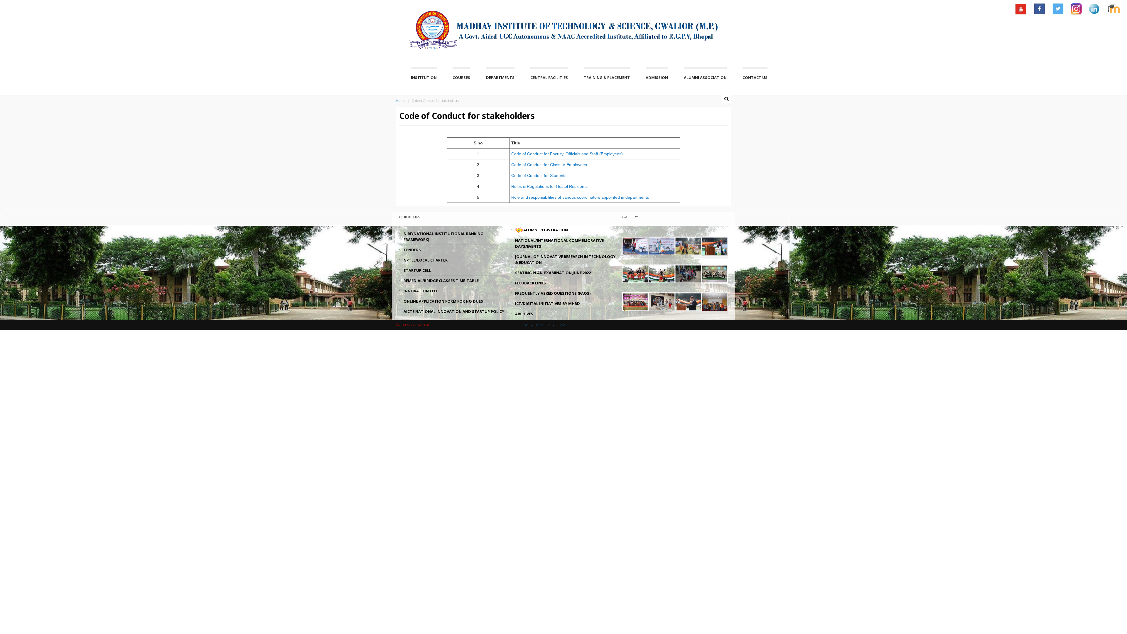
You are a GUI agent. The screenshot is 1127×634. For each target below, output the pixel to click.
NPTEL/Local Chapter (426, 260)
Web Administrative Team (545, 325)
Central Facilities (549, 77)
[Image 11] (688, 301)
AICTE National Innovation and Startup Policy (454, 311)
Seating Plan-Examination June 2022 (553, 272)
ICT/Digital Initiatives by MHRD (547, 303)
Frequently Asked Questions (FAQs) (553, 293)
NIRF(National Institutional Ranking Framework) (443, 236)
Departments (500, 77)
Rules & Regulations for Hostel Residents (549, 186)
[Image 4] (714, 245)
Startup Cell (417, 270)
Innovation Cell (421, 291)
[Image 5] (635, 273)
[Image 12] (714, 301)
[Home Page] (426, 25)
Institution (424, 77)
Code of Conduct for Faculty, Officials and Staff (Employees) (567, 153)
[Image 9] (635, 301)
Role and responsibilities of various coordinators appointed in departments (580, 197)
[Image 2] (662, 245)
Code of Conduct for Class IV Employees (549, 164)
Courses (461, 77)
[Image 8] (714, 273)
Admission (657, 77)
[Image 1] (635, 245)
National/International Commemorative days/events (559, 243)
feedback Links (530, 283)
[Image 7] (688, 273)
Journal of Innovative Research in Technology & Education (565, 259)
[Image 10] (662, 301)
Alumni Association (705, 77)
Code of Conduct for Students (538, 175)
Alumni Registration (545, 229)
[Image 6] (662, 273)
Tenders (412, 249)
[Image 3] (688, 245)
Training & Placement (607, 77)
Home (400, 100)
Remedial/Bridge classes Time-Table (441, 280)
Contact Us (755, 77)
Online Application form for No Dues (443, 301)
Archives (524, 313)
